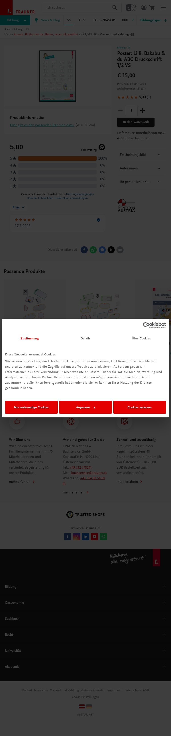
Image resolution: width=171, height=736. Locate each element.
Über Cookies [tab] (141, 338)
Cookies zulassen (140, 407)
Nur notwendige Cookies (31, 407)
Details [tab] (85, 338)
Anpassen (83, 407)
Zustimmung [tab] (29, 338)
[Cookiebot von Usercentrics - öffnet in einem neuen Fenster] (146, 325)
